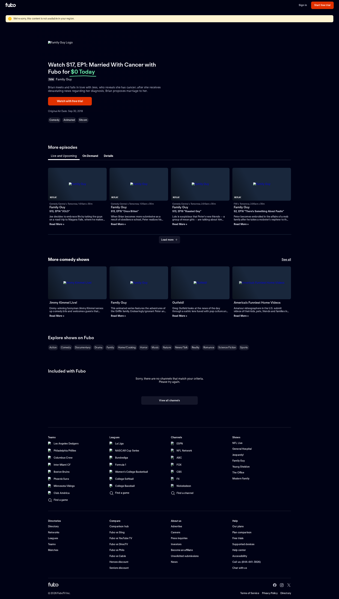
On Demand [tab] (90, 156)
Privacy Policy (270, 593)
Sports (244, 347)
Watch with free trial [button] (70, 101)
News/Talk (181, 347)
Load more (167, 239)
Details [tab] (108, 156)
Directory (285, 593)
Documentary (83, 347)
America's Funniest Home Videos (257, 302)
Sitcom (83, 120)
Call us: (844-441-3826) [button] (246, 561)
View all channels (169, 400)
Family (110, 347)
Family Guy (57, 207)
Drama (98, 347)
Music (155, 347)
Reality (195, 347)
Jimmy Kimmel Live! (63, 302)
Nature (167, 347)
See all (286, 259)
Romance (208, 347)
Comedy (54, 120)
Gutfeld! (178, 302)
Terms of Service (249, 593)
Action (53, 347)
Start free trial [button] (322, 5)
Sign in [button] (303, 5)
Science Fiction (227, 347)
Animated (69, 120)
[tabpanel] (169, 204)
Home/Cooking (127, 347)
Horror (143, 347)
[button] (77, 224)
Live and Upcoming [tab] (64, 156)
